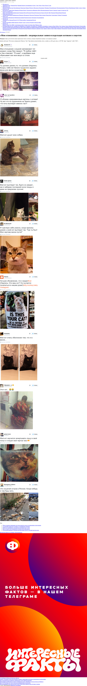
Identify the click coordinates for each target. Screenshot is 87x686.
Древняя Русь (6, 20)
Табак (55, 28)
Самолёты (38, 28)
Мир (25, 27)
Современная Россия (31, 20)
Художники (64, 15)
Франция (53, 12)
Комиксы (17, 10)
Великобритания (15, 12)
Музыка (21, 10)
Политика (79, 27)
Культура (6, 9)
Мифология (29, 27)
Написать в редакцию (16, 685)
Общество (47, 27)
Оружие (61, 27)
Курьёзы (9, 27)
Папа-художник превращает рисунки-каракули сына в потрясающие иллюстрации (22, 525)
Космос (5, 23)
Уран (34, 25)
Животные (6, 6)
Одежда (51, 10)
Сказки (59, 10)
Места (22, 27)
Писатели (32, 15)
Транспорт (74, 28)
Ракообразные (72, 8)
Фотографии (80, 28)
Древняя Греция (21, 5)
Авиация (40, 26)
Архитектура (30, 10)
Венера (4, 25)
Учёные (59, 15)
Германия (21, 12)
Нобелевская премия (19, 17)
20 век (46, 5)
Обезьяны (47, 8)
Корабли (5, 27)
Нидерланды (38, 12)
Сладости (27, 22)
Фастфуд (32, 22)
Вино (54, 26)
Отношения (66, 27)
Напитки (16, 22)
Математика (11, 17)
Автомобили (45, 26)
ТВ (67, 10)
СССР (18, 20)
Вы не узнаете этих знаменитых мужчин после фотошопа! (16, 529)
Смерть (45, 28)
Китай (46, 12)
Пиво (75, 27)
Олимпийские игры (54, 27)
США (49, 12)
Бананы (4, 22)
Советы (49, 28)
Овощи (20, 22)
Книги (24, 10)
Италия (33, 12)
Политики (36, 15)
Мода (39, 10)
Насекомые (41, 8)
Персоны (71, 27)
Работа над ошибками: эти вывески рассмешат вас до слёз (16, 527)
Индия (25, 12)
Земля (7, 25)
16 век (33, 5)
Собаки (84, 8)
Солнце (25, 25)
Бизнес (35, 26)
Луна (10, 25)
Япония (64, 12)
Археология (5, 17)
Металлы (18, 27)
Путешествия (12, 28)
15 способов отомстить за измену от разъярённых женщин (16, 526)
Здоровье (16, 26)
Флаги (4, 12)
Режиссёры (48, 15)
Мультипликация (45, 10)
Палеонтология (27, 17)
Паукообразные (52, 8)
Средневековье (28, 5)
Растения (25, 28)
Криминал (23, 26)
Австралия (8, 12)
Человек (29, 26)
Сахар (23, 22)
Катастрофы (83, 26)
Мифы (33, 27)
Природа (84, 27)
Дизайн (10, 10)
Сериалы (55, 10)
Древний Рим (14, 5)
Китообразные (17, 8)
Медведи (31, 8)
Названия (37, 27)
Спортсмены (54, 15)
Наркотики (42, 27)
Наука (5, 16)
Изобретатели (16, 15)
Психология (5, 28)
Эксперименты (40, 17)
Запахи (67, 26)
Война (57, 26)
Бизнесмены (9, 15)
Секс (42, 28)
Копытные (23, 8)
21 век (49, 5)
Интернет (77, 26)
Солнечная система (19, 25)
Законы (63, 26)
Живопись (35, 10)
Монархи (21, 15)
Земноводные (10, 8)
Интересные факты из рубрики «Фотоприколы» (11, 532)
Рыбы (77, 8)
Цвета (84, 28)
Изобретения (72, 26)
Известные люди (8, 14)
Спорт (52, 28)
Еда (4, 21)
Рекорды (30, 28)
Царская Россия (13, 20)
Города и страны (8, 11)
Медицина (13, 27)
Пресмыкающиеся (61, 8)
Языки (9, 29)
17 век (36, 5)
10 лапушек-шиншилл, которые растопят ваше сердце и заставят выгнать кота (21, 530)
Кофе (13, 22)
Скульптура (63, 10)
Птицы (67, 8)
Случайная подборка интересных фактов (9, 678)
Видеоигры (5, 10)
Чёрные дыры (38, 25)
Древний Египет (6, 5)
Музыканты (26, 15)
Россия (5, 18)
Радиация (20, 28)
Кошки (27, 8)
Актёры (4, 15)
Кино (13, 10)
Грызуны (5, 8)
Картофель (9, 22)
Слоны (80, 8)
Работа (16, 28)
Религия (34, 28)
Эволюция (34, 17)
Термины (59, 28)
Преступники (42, 15)
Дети (60, 26)
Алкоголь (50, 26)
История (6, 4)
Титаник (69, 28)
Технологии (64, 28)
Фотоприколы (2, 32)
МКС (13, 25)
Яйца (39, 22)
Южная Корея (59, 12)
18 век (40, 5)
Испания (29, 12)
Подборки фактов (8, 26)
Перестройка (23, 20)
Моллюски (36, 8)
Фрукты (36, 22)
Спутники (30, 25)
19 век (43, 5)
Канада (43, 12)
